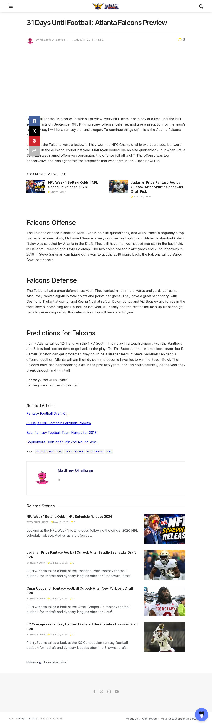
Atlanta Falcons (49, 451)
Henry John (37, 562)
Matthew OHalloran (52, 39)
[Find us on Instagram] (109, 691)
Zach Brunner (39, 522)
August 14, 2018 (83, 39)
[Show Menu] (11, 6)
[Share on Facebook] (34, 121)
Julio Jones (74, 451)
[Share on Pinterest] (34, 141)
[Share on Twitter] (34, 131)
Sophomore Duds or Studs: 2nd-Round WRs (61, 442)
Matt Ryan (95, 451)
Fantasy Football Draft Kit (46, 413)
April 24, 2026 (142, 196)
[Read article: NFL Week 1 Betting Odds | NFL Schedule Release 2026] (35, 186)
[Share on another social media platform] (34, 151)
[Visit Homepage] (105, 6)
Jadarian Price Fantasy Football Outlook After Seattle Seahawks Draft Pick (157, 187)
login (40, 662)
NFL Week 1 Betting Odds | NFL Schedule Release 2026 (69, 516)
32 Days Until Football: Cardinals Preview (58, 423)
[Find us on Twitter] (101, 691)
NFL (100, 39)
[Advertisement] (106, 81)
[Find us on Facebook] (94, 691)
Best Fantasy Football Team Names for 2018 (61, 432)
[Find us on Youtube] (117, 691)
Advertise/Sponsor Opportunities (182, 718)
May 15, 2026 (58, 192)
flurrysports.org (27, 718)
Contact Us (149, 718)
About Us (132, 718)
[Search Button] (201, 6)
